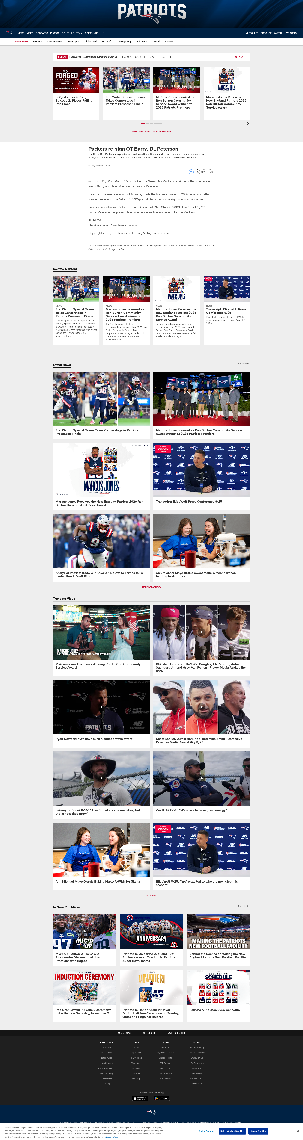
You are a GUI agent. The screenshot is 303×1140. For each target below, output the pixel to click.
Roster (136, 1047)
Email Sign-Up (197, 1058)
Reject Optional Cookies (232, 1131)
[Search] (247, 33)
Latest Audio (106, 1058)
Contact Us (197, 1084)
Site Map (106, 1084)
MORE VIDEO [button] (151, 896)
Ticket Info (165, 1047)
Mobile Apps (197, 1068)
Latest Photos (107, 1063)
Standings (136, 1078)
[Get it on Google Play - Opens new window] (161, 1100)
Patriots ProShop (197, 1047)
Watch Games (165, 1078)
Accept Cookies (258, 1131)
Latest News (107, 1047)
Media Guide (197, 1073)
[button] (143, 123)
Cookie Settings (206, 1131)
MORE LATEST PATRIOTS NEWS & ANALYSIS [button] (151, 131)
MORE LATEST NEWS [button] (151, 587)
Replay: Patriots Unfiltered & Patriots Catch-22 (93, 57)
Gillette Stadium (165, 1073)
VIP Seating (165, 1063)
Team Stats (136, 1063)
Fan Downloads (197, 1063)
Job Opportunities (197, 1078)
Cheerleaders (106, 1078)
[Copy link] (210, 172)
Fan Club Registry (197, 1052)
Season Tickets (165, 1058)
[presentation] (248, 124)
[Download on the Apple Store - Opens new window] (140, 1098)
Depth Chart (136, 1052)
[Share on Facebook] (191, 173)
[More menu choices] (102, 33)
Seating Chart (165, 1068)
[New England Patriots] (151, 1113)
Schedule (136, 1073)
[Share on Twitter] (197, 173)
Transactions (136, 1068)
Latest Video (106, 1052)
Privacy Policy (111, 1136)
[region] (151, 1131)
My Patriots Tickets (165, 1052)
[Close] (297, 1131)
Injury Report (136, 1058)
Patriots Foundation (106, 1068)
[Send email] (203, 173)
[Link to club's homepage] (9, 32)
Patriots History (106, 1073)
